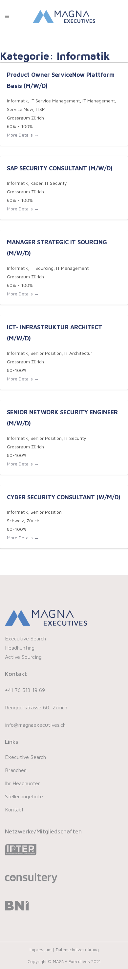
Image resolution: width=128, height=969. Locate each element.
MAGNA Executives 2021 (77, 961)
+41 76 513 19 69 (25, 690)
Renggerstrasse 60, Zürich (36, 707)
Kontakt (14, 809)
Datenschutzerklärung (77, 949)
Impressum (41, 949)
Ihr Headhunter (22, 783)
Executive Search (25, 757)
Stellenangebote (24, 796)
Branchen (16, 770)
